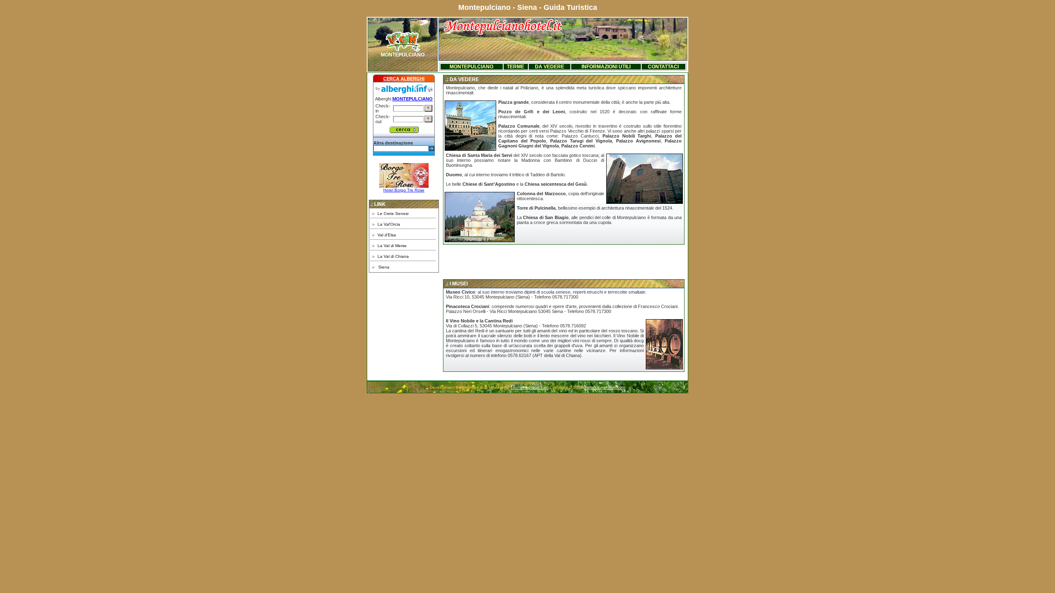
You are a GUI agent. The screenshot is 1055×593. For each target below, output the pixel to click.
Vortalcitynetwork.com (604, 387)
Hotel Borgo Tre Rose (403, 190)
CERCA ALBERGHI (403, 78)
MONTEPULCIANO (402, 55)
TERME (515, 67)
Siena (383, 267)
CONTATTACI (663, 67)
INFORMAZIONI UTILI (606, 67)
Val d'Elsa (386, 235)
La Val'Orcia (388, 224)
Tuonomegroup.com (529, 387)
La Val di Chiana (393, 256)
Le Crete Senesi (392, 213)
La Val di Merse (392, 245)
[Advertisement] (404, 329)
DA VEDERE (549, 67)
